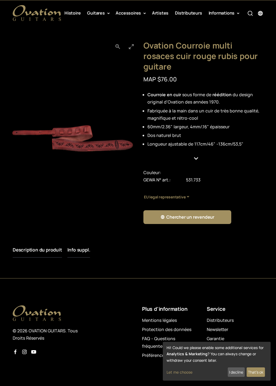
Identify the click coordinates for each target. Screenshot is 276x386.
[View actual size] (118, 46)
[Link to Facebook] (15, 352)
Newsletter (217, 329)
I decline (236, 372)
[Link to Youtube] (33, 352)
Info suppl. (78, 250)
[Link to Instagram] (24, 352)
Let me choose (179, 372)
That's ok (255, 372)
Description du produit (37, 250)
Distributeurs (188, 13)
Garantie (215, 339)
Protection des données (166, 329)
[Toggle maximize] (131, 46)
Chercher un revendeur (190, 217)
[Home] (37, 13)
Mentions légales (159, 320)
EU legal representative (164, 196)
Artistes (160, 13)
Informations (222, 13)
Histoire (72, 13)
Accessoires (129, 13)
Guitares (96, 13)
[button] (203, 158)
